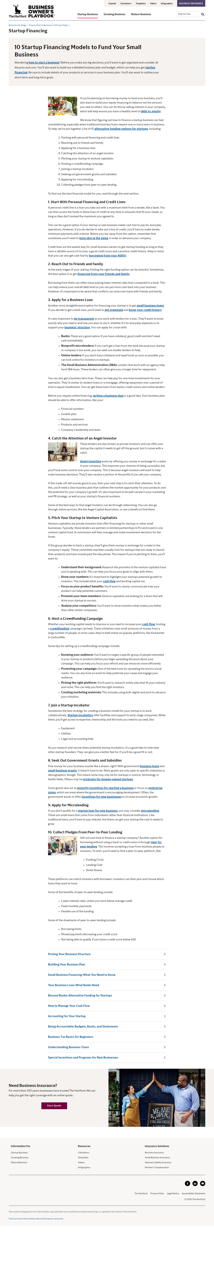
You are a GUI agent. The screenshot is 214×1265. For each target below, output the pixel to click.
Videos (153, 4)
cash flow (109, 581)
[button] (87, 15)
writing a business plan (108, 395)
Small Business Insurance (157, 1157)
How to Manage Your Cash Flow (69, 1005)
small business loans (150, 305)
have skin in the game (93, 238)
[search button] (202, 14)
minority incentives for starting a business (105, 788)
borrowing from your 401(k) (107, 255)
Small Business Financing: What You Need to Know (81, 974)
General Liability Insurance (158, 1162)
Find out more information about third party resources (36, 1219)
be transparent (84, 318)
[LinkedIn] (195, 1185)
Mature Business (19, 1162)
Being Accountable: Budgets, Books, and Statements (83, 1026)
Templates (141, 4)
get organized (114, 310)
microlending (150, 810)
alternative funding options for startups (121, 128)
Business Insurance (154, 1152)
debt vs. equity (151, 111)
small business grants (62, 770)
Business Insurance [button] (191, 4)
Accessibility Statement (193, 1193)
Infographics (167, 4)
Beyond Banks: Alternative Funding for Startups (80, 995)
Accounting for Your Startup (67, 1016)
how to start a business (44, 62)
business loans (149, 766)
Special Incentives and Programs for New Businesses (83, 1057)
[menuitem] (90, 15)
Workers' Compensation (157, 1167)
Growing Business (20, 1157)
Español (112, 4)
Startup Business (19, 1152)
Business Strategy (17, 25)
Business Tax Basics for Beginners (70, 1037)
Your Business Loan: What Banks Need (73, 985)
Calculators (125, 4)
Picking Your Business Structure (69, 954)
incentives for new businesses (101, 796)
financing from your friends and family (103, 274)
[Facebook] (187, 1185)
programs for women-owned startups (108, 779)
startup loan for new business (97, 810)
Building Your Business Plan (66, 964)
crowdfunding (59, 628)
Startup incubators (80, 715)
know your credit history (145, 310)
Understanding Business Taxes (68, 1047)
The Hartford (141, 1193)
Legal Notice (173, 1193)
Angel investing (90, 461)
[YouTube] (202, 1185)
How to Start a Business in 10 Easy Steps (48, 25)
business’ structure (77, 327)
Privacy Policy (157, 1193)
